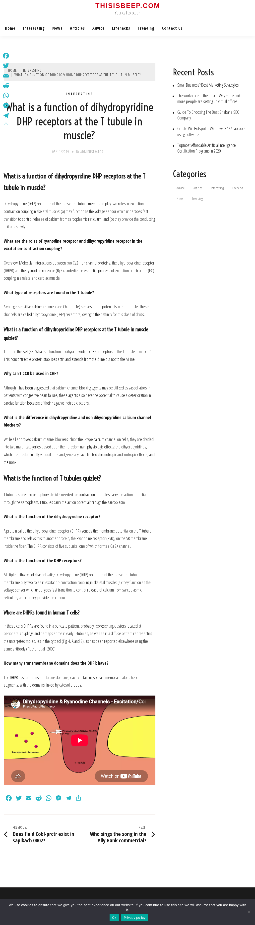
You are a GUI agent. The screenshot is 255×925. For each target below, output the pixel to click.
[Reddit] (6, 86)
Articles (77, 28)
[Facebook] (6, 56)
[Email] (6, 76)
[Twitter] (6, 66)
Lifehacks (121, 28)
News (57, 28)
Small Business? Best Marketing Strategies (208, 85)
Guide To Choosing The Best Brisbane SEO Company (208, 115)
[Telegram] (6, 115)
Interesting (34, 28)
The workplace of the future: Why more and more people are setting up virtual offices (208, 98)
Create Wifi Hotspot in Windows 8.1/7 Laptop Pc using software (212, 131)
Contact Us (172, 28)
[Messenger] (6, 105)
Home (10, 28)
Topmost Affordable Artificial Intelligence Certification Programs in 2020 (206, 148)
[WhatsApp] (6, 96)
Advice (98, 28)
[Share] (6, 125)
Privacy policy (135, 918)
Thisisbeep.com (127, 5)
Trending (146, 28)
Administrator (91, 151)
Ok (114, 918)
